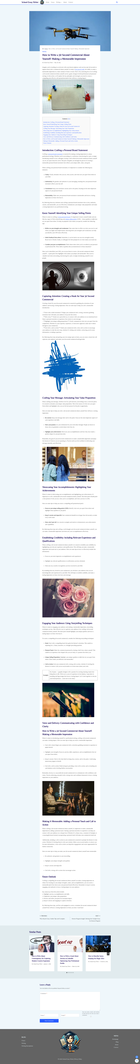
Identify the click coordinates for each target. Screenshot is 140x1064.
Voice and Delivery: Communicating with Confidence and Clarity (60, 137)
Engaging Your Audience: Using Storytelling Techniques (57, 135)
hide (69, 118)
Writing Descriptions (27, 1046)
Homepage (115, 1039)
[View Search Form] (116, 2)
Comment (44, 993)
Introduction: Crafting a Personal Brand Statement (56, 122)
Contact (70, 2)
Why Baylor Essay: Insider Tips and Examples (52, 917)
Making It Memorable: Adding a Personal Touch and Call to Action (60, 141)
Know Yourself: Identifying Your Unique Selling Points (57, 124)
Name (43, 1015)
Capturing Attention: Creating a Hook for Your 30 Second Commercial (61, 126)
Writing (44, 51)
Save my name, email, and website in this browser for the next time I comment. (90, 1013)
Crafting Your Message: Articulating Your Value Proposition (58, 128)
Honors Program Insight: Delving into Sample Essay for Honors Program (86, 918)
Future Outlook (47, 143)
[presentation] (41, 944)
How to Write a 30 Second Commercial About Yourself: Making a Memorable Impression (66, 139)
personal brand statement (55, 154)
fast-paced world (79, 69)
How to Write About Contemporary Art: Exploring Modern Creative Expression (41, 958)
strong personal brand (64, 217)
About (65, 2)
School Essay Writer (48, 62)
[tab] (66, 972)
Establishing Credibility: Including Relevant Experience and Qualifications (62, 132)
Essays (53, 2)
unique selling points (71, 219)
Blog (117, 1042)
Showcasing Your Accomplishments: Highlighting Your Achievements (61, 130)
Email (63, 1015)
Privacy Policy (78, 1059)
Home (47, 2)
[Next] (108, 953)
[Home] (43, 48)
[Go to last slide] (32, 953)
